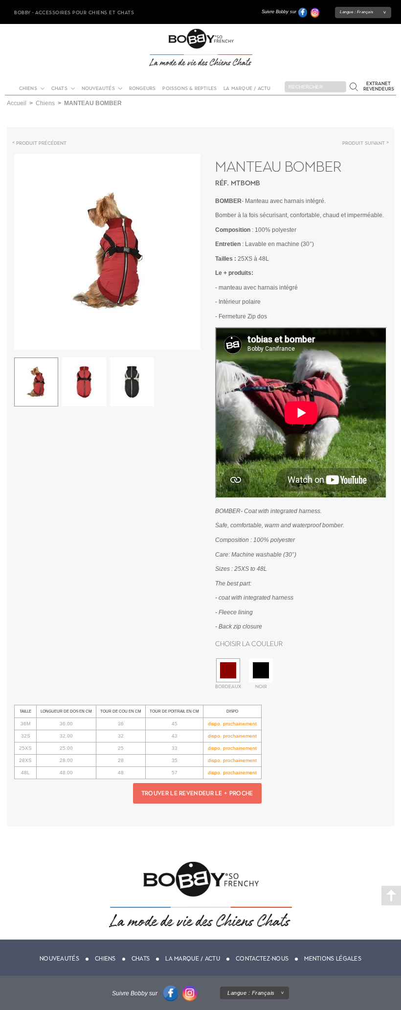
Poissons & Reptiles (189, 88)
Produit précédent (41, 143)
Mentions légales (332, 958)
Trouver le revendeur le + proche (197, 793)
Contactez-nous (262, 958)
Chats (59, 88)
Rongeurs (142, 88)
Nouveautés (98, 88)
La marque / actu (246, 88)
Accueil (16, 103)
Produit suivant (363, 143)
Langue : (357, 12)
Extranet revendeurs (378, 86)
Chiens (28, 88)
